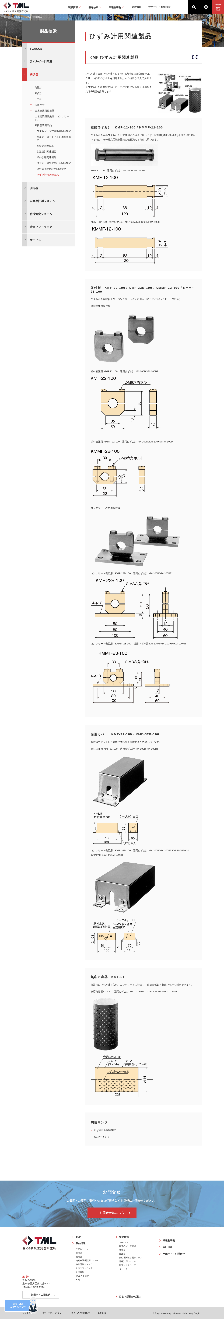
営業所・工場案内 (41, 1294)
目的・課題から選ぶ (130, 1296)
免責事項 (101, 1313)
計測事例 (80, 1272)
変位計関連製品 (45, 145)
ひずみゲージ (82, 1249)
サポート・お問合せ (159, 6)
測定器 (79, 1256)
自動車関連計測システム (87, 1260)
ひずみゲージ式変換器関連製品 (54, 131)
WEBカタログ (82, 1276)
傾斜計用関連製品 (46, 157)
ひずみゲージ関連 (127, 1246)
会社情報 (136, 6)
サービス (123, 1269)
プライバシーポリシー (53, 1313)
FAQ (78, 1279)
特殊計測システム (84, 1264)
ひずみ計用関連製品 (105, 1130)
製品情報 (81, 1243)
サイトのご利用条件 (80, 1313)
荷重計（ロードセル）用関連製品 (54, 138)
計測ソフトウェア (84, 1268)
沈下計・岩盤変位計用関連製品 (54, 163)
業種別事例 (169, 1240)
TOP (78, 1237)
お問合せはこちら (112, 1212)
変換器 (16, 17)
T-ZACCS (123, 1242)
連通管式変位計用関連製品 (51, 169)
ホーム (7, 17)
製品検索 (124, 1237)
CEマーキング (102, 1136)
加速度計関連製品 (46, 151)
